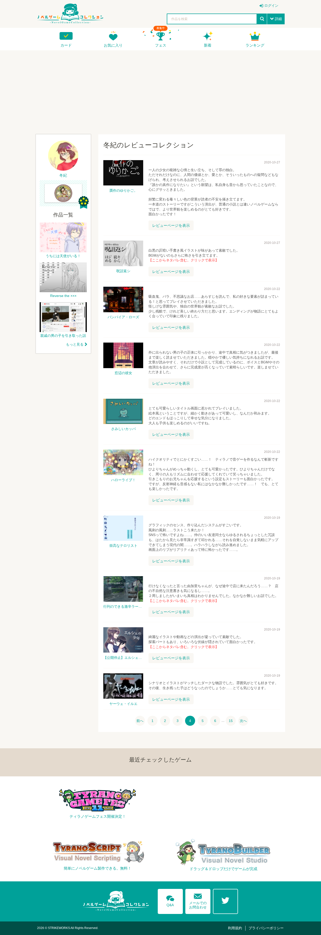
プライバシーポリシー (266, 928)
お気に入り (113, 45)
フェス (160, 45)
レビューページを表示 (171, 225)
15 (231, 721)
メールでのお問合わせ (198, 900)
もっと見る (75, 344)
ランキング (255, 45)
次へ (243, 721)
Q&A (170, 900)
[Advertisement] (160, 90)
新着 (207, 45)
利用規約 (235, 928)
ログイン (271, 6)
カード (66, 45)
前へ (139, 721)
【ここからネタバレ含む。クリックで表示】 (183, 260)
